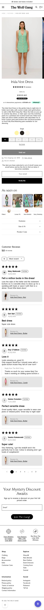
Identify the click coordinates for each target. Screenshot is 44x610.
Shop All (26, 555)
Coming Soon (28, 565)
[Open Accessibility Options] (38, 604)
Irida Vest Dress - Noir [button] (18, 297)
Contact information (9, 590)
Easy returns (28, 158)
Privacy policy (6, 583)
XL (32, 140)
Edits (3, 563)
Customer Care (7, 565)
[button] (36, 7)
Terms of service (8, 586)
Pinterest (26, 586)
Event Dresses (28, 563)
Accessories (6, 560)
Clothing (10, 13)
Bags (3, 558)
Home (3, 13)
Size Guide (22, 144)
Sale (25, 568)
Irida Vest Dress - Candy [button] (19, 383)
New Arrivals (27, 558)
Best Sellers (27, 560)
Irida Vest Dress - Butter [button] (18, 333)
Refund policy (6, 581)
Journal (25, 570)
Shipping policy (7, 588)
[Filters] (4, 259)
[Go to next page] (36, 471)
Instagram (26, 581)
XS (5, 140)
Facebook (26, 583)
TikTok (25, 588)
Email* (5, 507)
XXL (39, 140)
